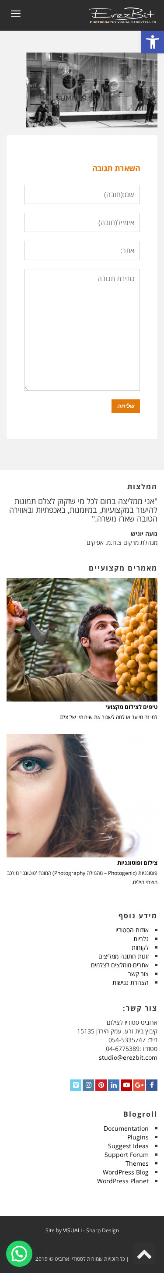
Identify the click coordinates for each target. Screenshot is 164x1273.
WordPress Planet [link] (123, 1181)
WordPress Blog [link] (126, 1172)
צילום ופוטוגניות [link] (137, 863)
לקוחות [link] (140, 947)
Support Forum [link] (127, 1154)
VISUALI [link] (72, 1230)
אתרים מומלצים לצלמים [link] (120, 965)
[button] (19, 1254)
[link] (152, 42)
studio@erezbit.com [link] (128, 1057)
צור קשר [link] (138, 974)
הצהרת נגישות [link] (130, 982)
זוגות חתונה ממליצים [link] (123, 956)
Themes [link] (137, 1163)
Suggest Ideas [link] (128, 1146)
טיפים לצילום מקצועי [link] (131, 707)
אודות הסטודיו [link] (132, 930)
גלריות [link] (141, 938)
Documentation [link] (126, 1128)
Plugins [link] (138, 1137)
